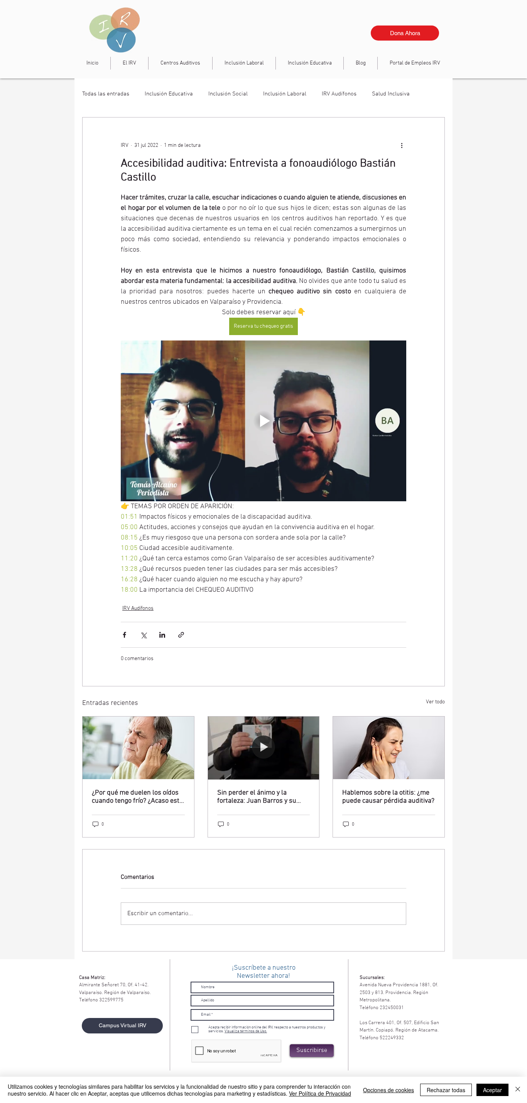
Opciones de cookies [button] (388, 1090)
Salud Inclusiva (391, 93)
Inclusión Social (228, 93)
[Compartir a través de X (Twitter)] (143, 634)
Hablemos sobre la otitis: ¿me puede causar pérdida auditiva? (388, 797)
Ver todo (435, 702)
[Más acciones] (401, 145)
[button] (244, 63)
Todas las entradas (105, 93)
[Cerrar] (517, 1090)
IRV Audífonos (339, 93)
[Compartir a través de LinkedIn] (162, 634)
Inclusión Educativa (169, 93)
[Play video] (263, 420)
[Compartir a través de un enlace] (181, 634)
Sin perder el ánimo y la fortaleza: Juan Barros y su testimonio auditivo (256, 797)
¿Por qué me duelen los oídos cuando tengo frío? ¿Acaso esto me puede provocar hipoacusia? (137, 797)
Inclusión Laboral (284, 93)
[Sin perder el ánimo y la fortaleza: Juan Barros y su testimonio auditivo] (263, 748)
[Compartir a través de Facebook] (124, 634)
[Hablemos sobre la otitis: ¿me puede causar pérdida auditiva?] (388, 748)
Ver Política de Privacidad (320, 1093)
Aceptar (492, 1090)
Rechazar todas (446, 1090)
